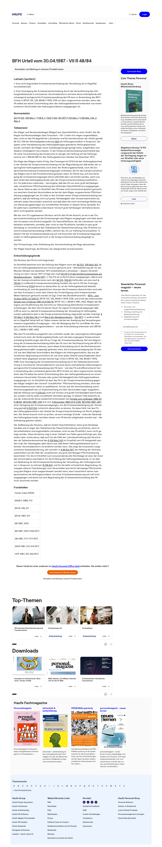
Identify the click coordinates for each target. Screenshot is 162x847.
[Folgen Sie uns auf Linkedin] (84, 802)
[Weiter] (111, 644)
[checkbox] (122, 332)
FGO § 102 (52, 117)
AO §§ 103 (19, 117)
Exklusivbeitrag (55, 636)
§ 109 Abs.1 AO (55, 440)
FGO (32, 286)
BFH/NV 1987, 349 (32, 402)
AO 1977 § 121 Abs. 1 (68, 117)
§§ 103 (80, 264)
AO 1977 (79, 317)
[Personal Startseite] (17, 14)
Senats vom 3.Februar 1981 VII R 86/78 (33, 301)
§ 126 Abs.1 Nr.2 (31, 317)
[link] (15, 23)
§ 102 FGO (32, 408)
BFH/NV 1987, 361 (91, 402)
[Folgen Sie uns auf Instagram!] (92, 802)
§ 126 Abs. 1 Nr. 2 (87, 117)
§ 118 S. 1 (40, 117)
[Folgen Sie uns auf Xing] (88, 802)
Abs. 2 (17, 121)
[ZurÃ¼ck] (105, 644)
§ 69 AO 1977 (67, 449)
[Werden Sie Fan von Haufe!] (96, 802)
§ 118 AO (47, 465)
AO (57, 141)
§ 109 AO (41, 392)
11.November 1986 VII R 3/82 (66, 402)
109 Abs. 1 (30, 117)
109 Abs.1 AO (91, 264)
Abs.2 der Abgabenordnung (58, 317)
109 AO (68, 280)
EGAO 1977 (39, 277)
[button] (144, 14)
